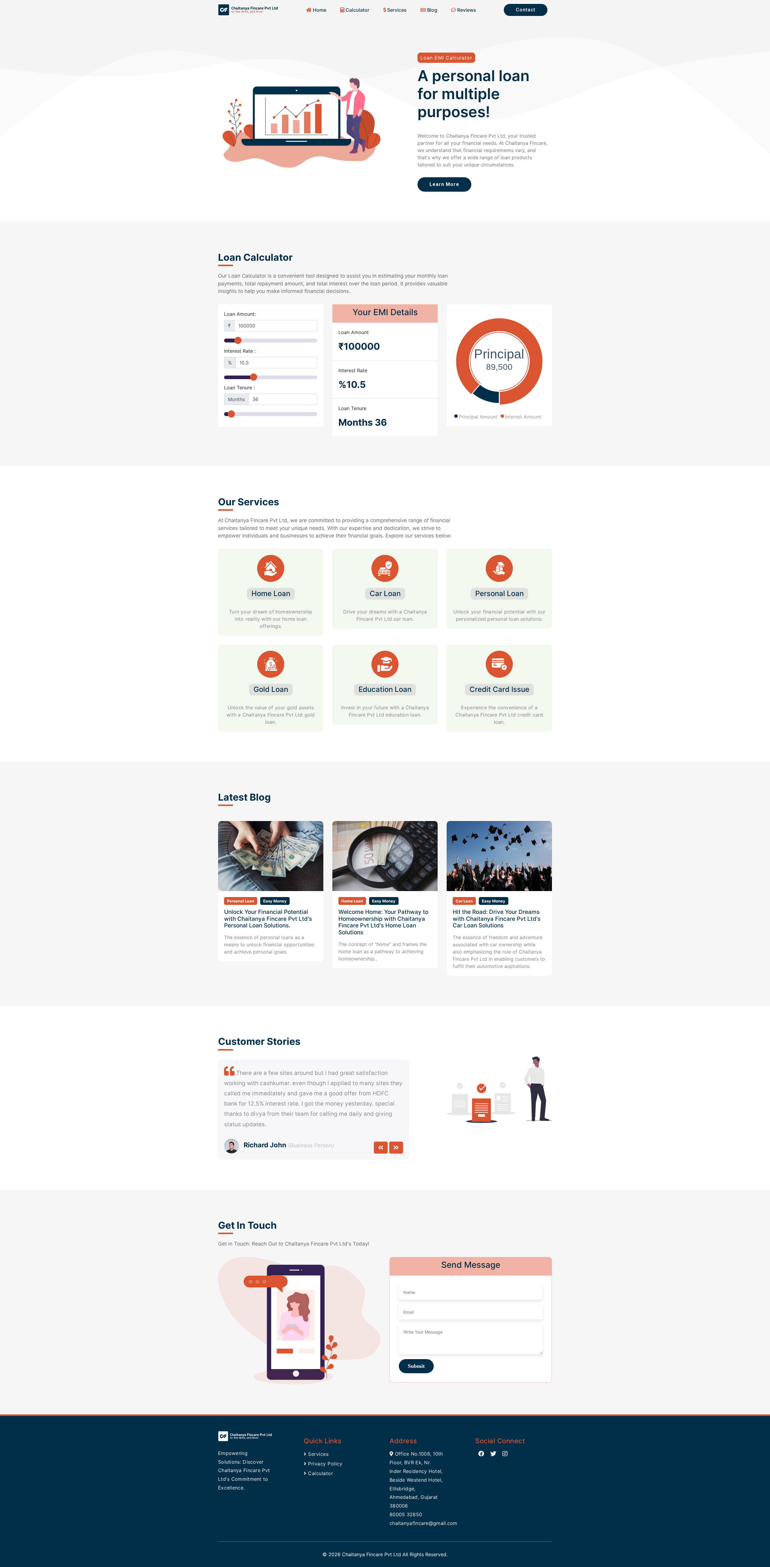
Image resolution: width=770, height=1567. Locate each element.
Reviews (466, 10)
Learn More (444, 184)
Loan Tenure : (239, 388)
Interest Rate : (240, 351)
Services (396, 10)
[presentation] (381, 1148)
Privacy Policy (324, 1464)
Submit (416, 1366)
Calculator (356, 10)
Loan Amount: (240, 314)
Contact (525, 10)
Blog (431, 10)
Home (319, 10)
